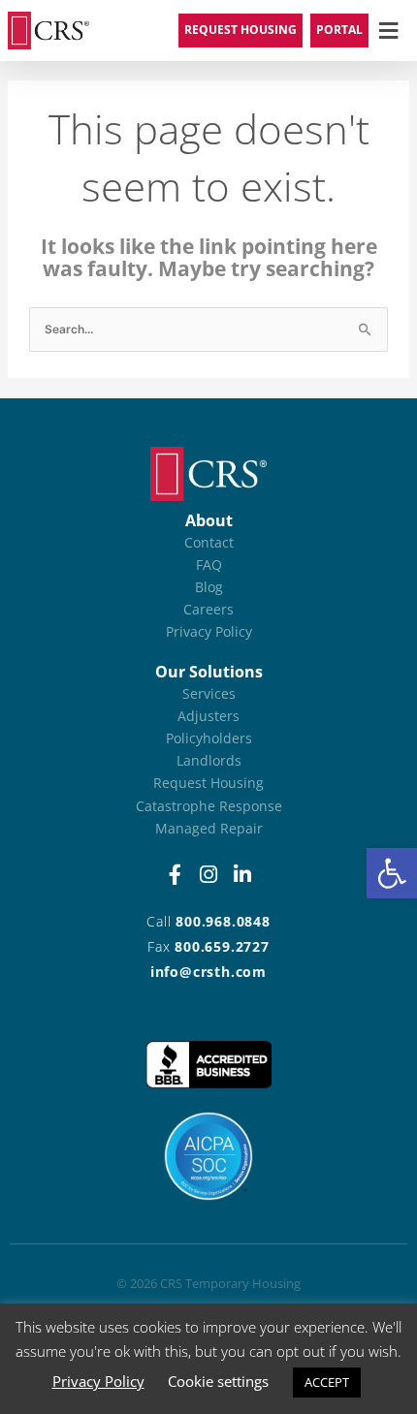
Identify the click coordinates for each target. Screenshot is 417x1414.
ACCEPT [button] (327, 1382)
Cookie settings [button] (218, 1381)
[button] (392, 873)
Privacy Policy (98, 1381)
